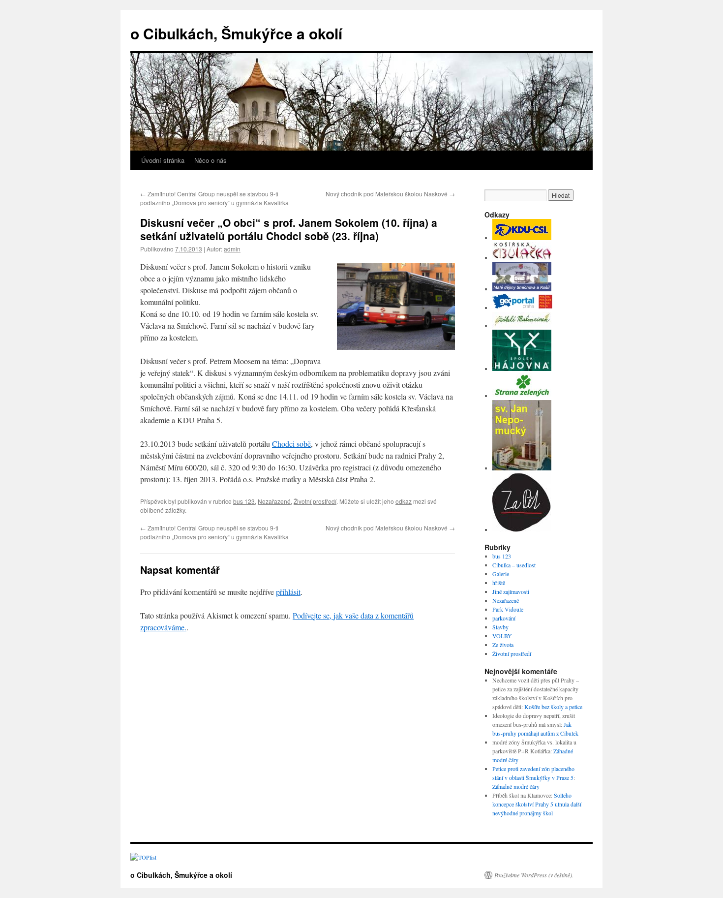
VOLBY (502, 636)
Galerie (500, 574)
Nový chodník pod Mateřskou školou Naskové (390, 193)
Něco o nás (210, 160)
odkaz (403, 501)
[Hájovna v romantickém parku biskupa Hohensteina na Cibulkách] (521, 368)
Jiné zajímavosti (510, 591)
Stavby (500, 627)
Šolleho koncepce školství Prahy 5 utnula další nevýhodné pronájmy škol (536, 804)
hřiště (498, 583)
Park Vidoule (507, 609)
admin (232, 249)
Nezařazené (274, 501)
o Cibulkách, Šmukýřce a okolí (236, 33)
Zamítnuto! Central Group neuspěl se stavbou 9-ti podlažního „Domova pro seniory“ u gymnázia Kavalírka (214, 198)
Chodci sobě (291, 443)
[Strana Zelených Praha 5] (521, 396)
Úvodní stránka (162, 160)
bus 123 (244, 501)
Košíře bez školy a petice (553, 707)
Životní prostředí (315, 501)
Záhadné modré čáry (516, 786)
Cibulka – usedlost (514, 565)
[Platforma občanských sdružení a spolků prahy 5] (521, 529)
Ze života (502, 645)
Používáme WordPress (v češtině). (533, 875)
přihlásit (288, 592)
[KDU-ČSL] (521, 238)
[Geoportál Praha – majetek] (522, 307)
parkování (503, 618)
